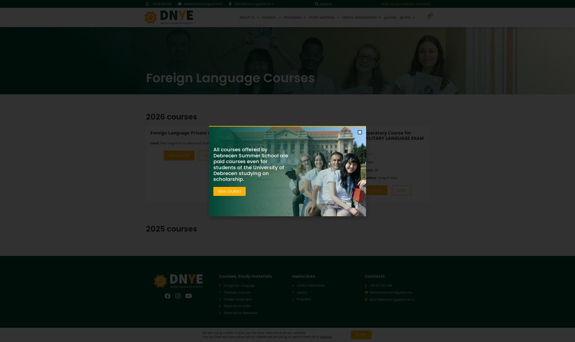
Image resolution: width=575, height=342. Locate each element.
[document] (287, 171)
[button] (360, 132)
